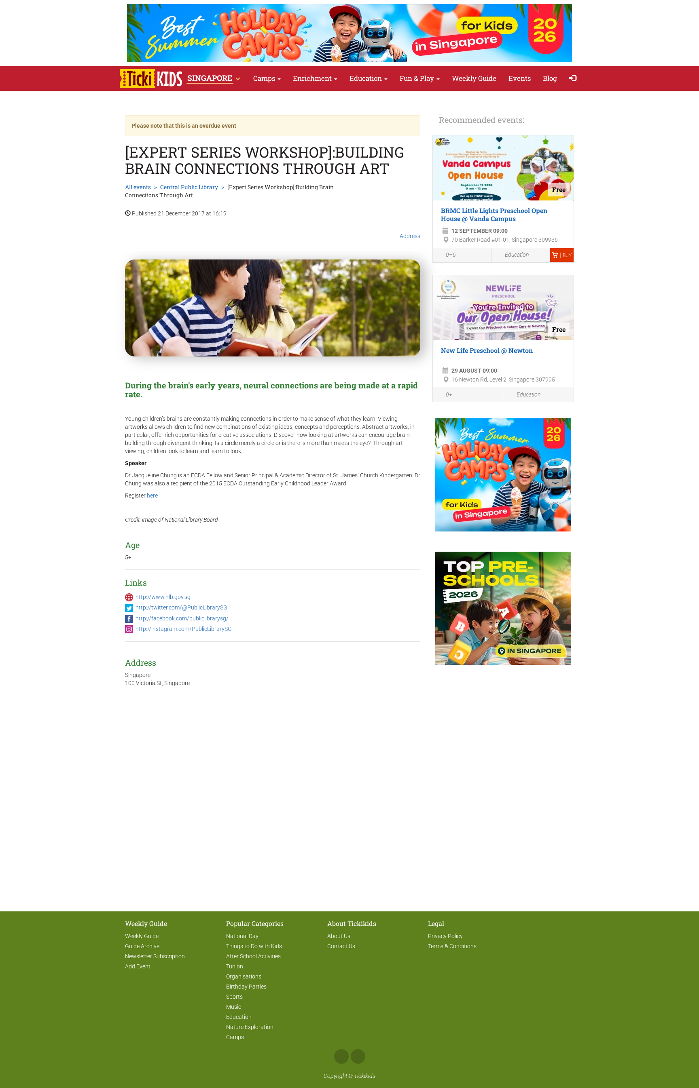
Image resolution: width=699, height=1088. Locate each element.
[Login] (574, 78)
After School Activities (253, 956)
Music (233, 1007)
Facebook (341, 1056)
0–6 (451, 254)
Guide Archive (142, 946)
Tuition (234, 966)
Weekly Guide (474, 78)
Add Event (137, 966)
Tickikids (364, 1076)
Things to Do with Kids (254, 946)
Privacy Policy (445, 936)
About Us (338, 936)
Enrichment (313, 78)
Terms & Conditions (452, 946)
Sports (234, 996)
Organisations (243, 976)
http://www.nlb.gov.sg (163, 597)
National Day (242, 936)
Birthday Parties (246, 986)
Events (519, 78)
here (152, 495)
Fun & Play (418, 78)
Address (410, 236)
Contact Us (341, 946)
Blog (550, 78)
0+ (449, 394)
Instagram (358, 1056)
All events (138, 187)
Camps (265, 78)
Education (366, 78)
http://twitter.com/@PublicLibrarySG (181, 607)
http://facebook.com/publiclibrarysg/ (182, 618)
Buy (567, 255)
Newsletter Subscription (155, 956)
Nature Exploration (249, 1027)
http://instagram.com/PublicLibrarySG (184, 629)
